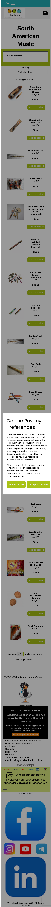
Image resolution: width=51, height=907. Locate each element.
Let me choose (16, 484)
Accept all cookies (38, 484)
